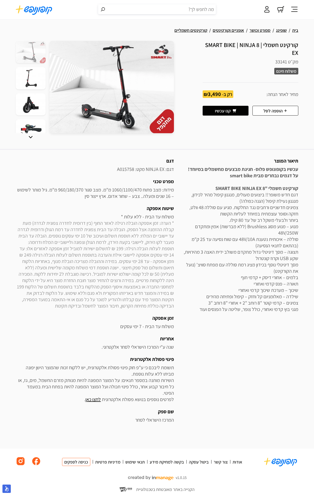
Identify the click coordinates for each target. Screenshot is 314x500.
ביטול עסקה (199, 462)
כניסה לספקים (76, 462)
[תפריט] (294, 9)
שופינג (281, 30)
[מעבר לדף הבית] (34, 9)
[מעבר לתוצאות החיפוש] (103, 9)
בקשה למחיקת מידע (167, 462)
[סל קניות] (281, 9)
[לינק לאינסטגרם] (21, 464)
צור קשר (221, 462)
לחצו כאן (93, 399)
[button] (31, 137)
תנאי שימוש (135, 462)
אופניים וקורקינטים (228, 30)
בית (295, 30)
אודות (237, 462)
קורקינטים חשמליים (190, 30)
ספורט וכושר (260, 30)
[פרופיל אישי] (267, 9)
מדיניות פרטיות (107, 462)
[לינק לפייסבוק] (36, 464)
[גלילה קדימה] (31, 137)
